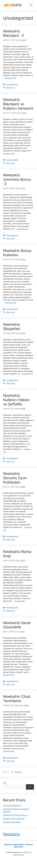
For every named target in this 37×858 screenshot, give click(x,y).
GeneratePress (18, 855)
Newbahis (11, 834)
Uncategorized (12, 84)
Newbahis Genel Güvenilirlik (17, 625)
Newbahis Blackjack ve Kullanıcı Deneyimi (18, 103)
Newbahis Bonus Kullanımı (17, 252)
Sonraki (18, 772)
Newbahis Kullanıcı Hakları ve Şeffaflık (16, 399)
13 (12, 772)
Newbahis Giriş (18, 844)
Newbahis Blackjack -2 (13, 33)
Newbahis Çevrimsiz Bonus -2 (17, 179)
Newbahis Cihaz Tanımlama (16, 698)
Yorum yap (10, 88)
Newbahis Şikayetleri (11, 326)
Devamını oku (10, 78)
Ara (4, 783)
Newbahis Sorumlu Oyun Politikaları (15, 477)
